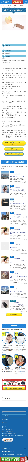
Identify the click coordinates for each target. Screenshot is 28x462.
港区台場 (15, 288)
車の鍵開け (13, 300)
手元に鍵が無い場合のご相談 (17, 190)
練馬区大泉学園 (17, 229)
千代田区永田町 (17, 187)
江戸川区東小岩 (17, 174)
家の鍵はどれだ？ (14, 247)
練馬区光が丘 (16, 302)
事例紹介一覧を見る (13, 314)
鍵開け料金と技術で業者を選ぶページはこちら (13, 143)
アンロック (3, 5)
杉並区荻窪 (16, 273)
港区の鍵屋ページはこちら (13, 154)
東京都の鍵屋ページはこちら (13, 149)
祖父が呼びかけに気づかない (17, 176)
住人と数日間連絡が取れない (17, 203)
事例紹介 (10, 5)
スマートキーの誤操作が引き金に (18, 305)
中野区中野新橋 (17, 258)
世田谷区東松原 (17, 244)
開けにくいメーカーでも (16, 291)
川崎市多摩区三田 (17, 214)
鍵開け (12, 172)
